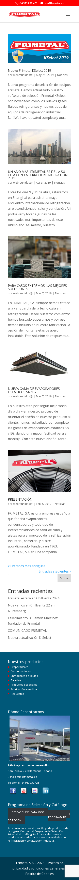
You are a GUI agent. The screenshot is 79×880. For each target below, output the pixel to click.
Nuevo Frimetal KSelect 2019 (29, 70)
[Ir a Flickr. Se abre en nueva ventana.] (35, 794)
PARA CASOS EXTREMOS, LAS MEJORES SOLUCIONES (37, 287)
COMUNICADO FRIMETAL (27, 630)
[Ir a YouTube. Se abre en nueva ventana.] (24, 794)
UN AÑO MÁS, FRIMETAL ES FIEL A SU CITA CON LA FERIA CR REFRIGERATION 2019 (38, 174)
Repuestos (17, 694)
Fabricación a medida (24, 689)
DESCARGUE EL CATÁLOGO (28, 812)
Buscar (64, 578)
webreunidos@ (23, 75)
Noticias (62, 75)
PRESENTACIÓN (20, 499)
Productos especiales (24, 684)
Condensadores (21, 671)
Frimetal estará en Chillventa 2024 (33, 598)
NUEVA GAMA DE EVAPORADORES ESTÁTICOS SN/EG (34, 390)
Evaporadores (19, 667)
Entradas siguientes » (54, 571)
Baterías (16, 680)
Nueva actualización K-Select (29, 637)
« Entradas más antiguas (26, 566)
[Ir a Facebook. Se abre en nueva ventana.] (13, 794)
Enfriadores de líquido (24, 676)
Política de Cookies (39, 874)
